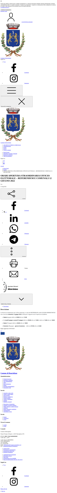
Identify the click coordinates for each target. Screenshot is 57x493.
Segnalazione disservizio (8, 451)
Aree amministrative (7, 381)
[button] (12, 145)
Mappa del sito (4, 488)
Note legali (5, 457)
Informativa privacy (7, 455)
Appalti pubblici (6, 398)
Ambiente (5, 408)
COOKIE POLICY (5, 7)
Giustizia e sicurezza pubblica (9, 405)
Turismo (5, 400)
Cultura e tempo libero (8, 394)
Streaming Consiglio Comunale (10, 153)
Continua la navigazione (6, 9)
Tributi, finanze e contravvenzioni (10, 406)
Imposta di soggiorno (8, 154)
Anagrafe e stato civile (8, 393)
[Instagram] (3, 163)
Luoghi (5, 425)
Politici (4, 385)
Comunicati (5, 418)
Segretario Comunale (8, 380)
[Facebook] (3, 161)
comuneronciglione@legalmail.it (10, 446)
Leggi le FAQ (6, 448)
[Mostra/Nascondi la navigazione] (12, 90)
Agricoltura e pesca (7, 411)
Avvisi (4, 419)
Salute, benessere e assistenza (9, 409)
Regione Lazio (4, 11)
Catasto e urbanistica (7, 399)
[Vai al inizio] (1, 331)
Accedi (2, 166)
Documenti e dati (7, 387)
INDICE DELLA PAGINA (6, 304)
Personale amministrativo (8, 386)
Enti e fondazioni (7, 384)
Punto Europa (6, 152)
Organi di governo (7, 379)
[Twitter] (3, 162)
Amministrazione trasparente (9, 454)
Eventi (4, 426)
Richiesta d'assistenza (8, 452)
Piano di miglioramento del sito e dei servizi (12, 459)
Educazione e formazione (8, 404)
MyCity (3, 491)
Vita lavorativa (6, 395)
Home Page (5, 168)
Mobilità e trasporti (7, 401)
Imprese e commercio (8, 396)
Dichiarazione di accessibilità (9, 458)
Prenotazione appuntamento (9, 449)
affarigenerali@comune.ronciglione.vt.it (12, 445)
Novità (4, 169)
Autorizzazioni (6, 410)
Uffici (4, 382)
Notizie (5, 417)
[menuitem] (16, 210)
